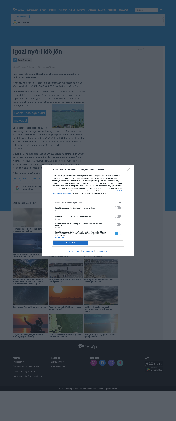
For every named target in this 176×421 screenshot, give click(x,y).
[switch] (118, 207)
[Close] (129, 170)
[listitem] (88, 202)
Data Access (88, 251)
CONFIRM (70, 243)
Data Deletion (74, 251)
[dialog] (88, 210)
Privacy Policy (101, 251)
